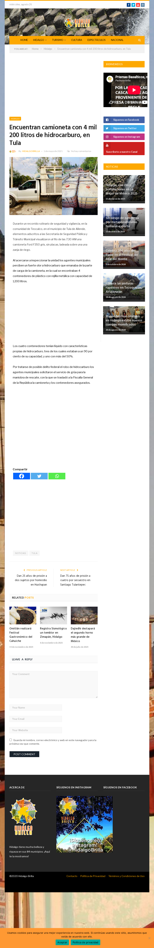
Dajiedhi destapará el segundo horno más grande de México (83, 634)
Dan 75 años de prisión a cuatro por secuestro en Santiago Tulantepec (75, 580)
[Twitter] (39, 476)
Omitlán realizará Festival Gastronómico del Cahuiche (20, 634)
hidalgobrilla (31, 151)
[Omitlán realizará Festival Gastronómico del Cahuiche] (22, 615)
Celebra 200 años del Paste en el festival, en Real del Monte (122, 255)
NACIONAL (117, 39)
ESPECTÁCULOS (97, 39)
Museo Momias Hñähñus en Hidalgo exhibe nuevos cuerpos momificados (124, 320)
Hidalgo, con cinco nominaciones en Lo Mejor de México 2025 (121, 189)
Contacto (71, 876)
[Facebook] (21, 476)
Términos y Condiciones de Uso (126, 876)
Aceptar (62, 942)
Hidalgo (15, 118)
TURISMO (57, 39)
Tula (34, 553)
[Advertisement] (53, 89)
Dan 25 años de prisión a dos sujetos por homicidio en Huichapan (31, 580)
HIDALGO (38, 39)
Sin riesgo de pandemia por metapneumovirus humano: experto (122, 222)
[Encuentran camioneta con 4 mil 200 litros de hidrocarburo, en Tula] (53, 186)
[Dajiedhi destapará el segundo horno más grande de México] (84, 615)
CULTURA (76, 39)
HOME (24, 39)
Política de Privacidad (92, 876)
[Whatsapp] (56, 476)
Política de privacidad (85, 942)
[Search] (139, 40)
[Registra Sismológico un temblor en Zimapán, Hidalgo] (53, 615)
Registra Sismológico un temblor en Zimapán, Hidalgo (53, 632)
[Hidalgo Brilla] (77, 22)
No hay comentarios (81, 151)
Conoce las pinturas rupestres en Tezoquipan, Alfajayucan (124, 287)
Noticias (20, 553)
